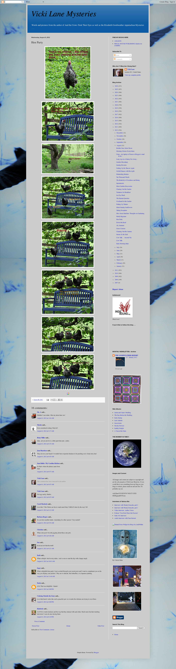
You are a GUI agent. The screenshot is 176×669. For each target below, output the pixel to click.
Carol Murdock (42, 504)
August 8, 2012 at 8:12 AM (45, 510)
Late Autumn (118, 420)
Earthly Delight (119, 428)
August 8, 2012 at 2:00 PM (45, 589)
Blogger (96, 652)
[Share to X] (56, 400)
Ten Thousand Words (122, 177)
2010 (116, 273)
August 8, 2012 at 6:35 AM (45, 444)
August (119, 145)
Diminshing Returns (122, 174)
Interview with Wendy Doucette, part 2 (126, 505)
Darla (39, 583)
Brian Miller (41, 438)
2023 (116, 95)
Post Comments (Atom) (47, 630)
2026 (116, 86)
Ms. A (39, 412)
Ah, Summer (120, 225)
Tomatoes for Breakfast (123, 192)
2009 (116, 276)
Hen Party (119, 219)
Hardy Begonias (121, 216)
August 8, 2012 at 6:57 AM (45, 472)
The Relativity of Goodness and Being (128, 180)
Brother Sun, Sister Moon (124, 148)
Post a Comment (40, 621)
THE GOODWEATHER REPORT (126, 355)
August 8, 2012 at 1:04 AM (45, 418)
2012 (116, 130)
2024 (116, 92)
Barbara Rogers (42, 517)
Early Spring (118, 418)
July (118, 247)
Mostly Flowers (119, 426)
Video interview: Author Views (124, 510)
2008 (116, 279)
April (118, 257)
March (119, 260)
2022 (116, 99)
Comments (118, 59)
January (119, 266)
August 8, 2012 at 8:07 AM (45, 484)
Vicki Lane (40, 478)
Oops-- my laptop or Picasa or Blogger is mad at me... (130, 155)
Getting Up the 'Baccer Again (125, 168)
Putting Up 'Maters (122, 204)
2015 (116, 120)
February (120, 263)
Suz (38, 542)
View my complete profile (133, 75)
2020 (116, 105)
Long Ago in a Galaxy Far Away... (126, 159)
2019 (116, 108)
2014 (116, 124)
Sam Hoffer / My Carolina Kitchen (48, 463)
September (120, 142)
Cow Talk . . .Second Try (124, 237)
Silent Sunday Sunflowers (124, 207)
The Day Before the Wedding (123, 415)
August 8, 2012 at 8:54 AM (45, 523)
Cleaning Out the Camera (124, 231)
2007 (116, 283)
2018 (116, 111)
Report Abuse (117, 289)
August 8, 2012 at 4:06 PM (45, 602)
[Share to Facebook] (59, 400)
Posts (117, 55)
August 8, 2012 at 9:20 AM (45, 536)
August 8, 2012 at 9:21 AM (45, 548)
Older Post (101, 626)
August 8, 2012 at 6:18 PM (45, 617)
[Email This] (52, 400)
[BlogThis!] (54, 400)
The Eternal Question (122, 198)
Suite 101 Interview (120, 515)
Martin (39, 425)
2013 (116, 127)
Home (68, 626)
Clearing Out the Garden (123, 189)
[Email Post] (47, 400)
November (120, 136)
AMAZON (117, 41)
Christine (40, 530)
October (119, 139)
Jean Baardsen (42, 450)
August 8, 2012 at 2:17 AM (45, 431)
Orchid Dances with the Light (125, 171)
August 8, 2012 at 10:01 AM (46, 561)
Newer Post (35, 626)
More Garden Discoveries (124, 186)
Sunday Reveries (121, 165)
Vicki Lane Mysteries (63, 13)
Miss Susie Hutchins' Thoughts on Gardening (130, 213)
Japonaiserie (120, 183)
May (118, 254)
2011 (116, 270)
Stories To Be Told (122, 234)
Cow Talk (119, 240)
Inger (39, 568)
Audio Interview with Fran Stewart (125, 518)
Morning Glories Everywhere (125, 151)
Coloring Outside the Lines (46, 596)
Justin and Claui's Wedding (122, 412)
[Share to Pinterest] (61, 400)
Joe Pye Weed (120, 195)
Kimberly (40, 609)
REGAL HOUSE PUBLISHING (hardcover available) (128, 44)
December (120, 133)
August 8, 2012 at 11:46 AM (46, 576)
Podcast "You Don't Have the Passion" (126, 513)
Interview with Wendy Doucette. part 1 (126, 508)
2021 (116, 102)
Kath (38, 555)
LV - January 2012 (131, 357)
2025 (116, 89)
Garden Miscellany (122, 162)
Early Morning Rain (122, 243)
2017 (116, 114)
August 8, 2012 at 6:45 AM (45, 456)
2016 (116, 117)
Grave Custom (120, 228)
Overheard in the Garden (123, 201)
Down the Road (121, 222)
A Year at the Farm (120, 431)
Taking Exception (121, 210)
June (118, 250)
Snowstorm (117, 423)
